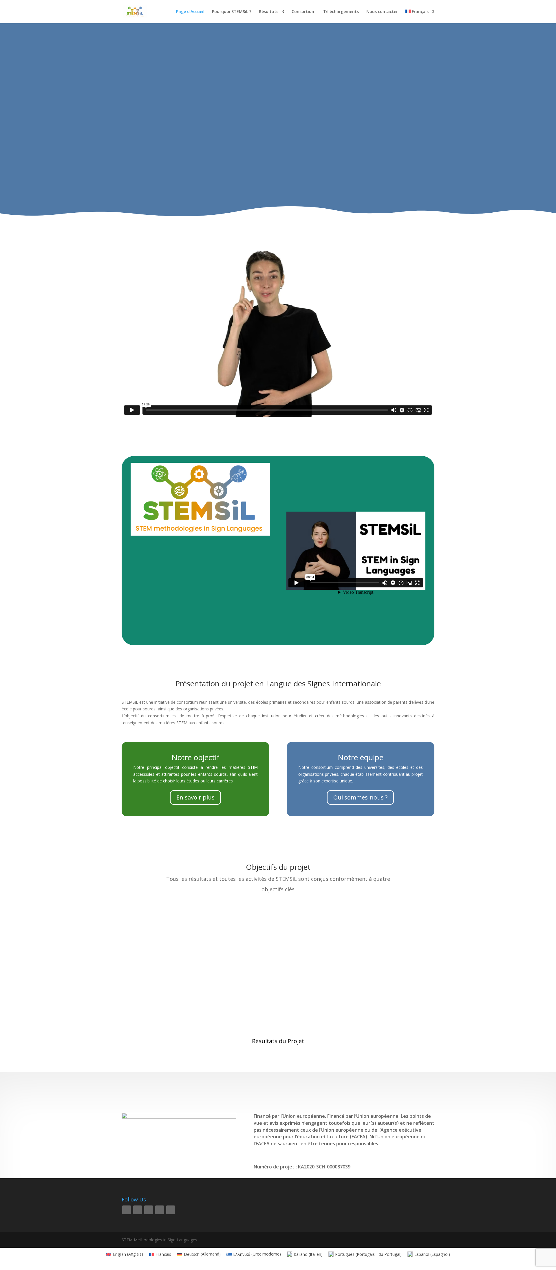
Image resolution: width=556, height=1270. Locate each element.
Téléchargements (341, 12)
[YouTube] (159, 1209)
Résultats (268, 12)
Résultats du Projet (278, 1041)
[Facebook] (126, 1209)
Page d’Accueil (190, 12)
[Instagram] (148, 1209)
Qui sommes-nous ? (360, 797)
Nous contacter (382, 12)
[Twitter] (137, 1209)
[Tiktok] (170, 1209)
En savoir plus (195, 797)
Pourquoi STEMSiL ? (231, 12)
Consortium (304, 12)
